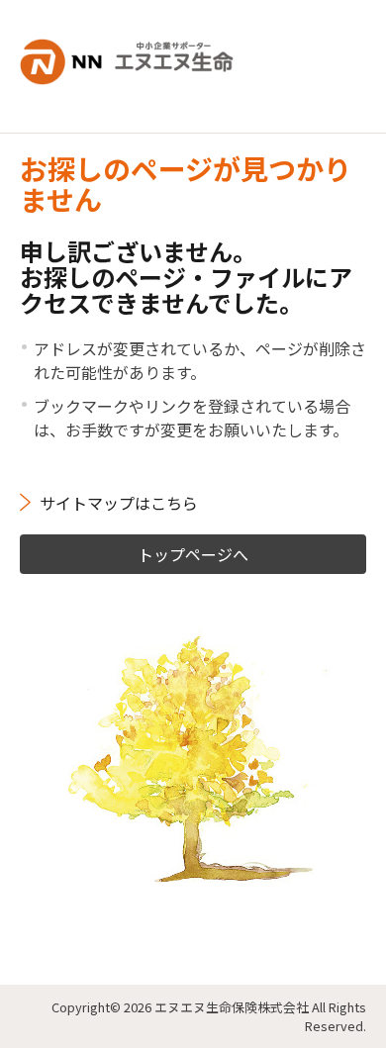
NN (138, 54)
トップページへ (193, 554)
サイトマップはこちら (119, 503)
